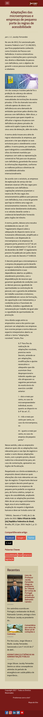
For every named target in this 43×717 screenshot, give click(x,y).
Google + (21, 538)
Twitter (31, 538)
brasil (20, 555)
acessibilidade (11, 555)
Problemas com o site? (21, 697)
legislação (9, 559)
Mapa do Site (33, 702)
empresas (27, 555)
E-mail (8, 543)
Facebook (10, 538)
